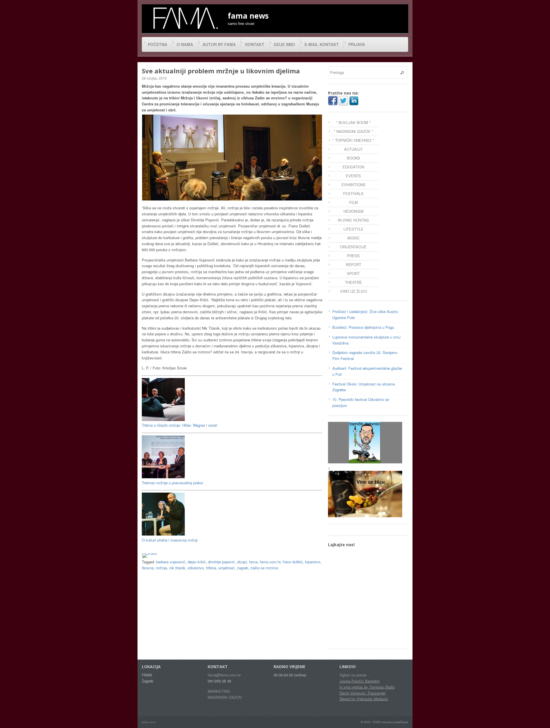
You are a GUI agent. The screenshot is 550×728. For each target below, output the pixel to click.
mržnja (161, 567)
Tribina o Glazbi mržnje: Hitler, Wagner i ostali (179, 425)
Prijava (356, 44)
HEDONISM (353, 211)
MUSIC (353, 238)
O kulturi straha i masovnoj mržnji (170, 540)
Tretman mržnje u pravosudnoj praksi (172, 482)
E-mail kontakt (322, 44)
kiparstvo (312, 561)
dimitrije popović (221, 561)
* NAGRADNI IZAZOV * (353, 131)
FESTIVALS (353, 193)
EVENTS (353, 175)
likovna (148, 567)
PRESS (353, 255)
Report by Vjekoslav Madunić (363, 698)
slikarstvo (196, 567)
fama (253, 561)
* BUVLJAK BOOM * (353, 122)
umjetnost (226, 567)
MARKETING (219, 691)
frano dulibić (293, 561)
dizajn (242, 561)
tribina (211, 567)
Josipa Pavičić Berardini (359, 681)
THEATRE (353, 282)
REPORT (353, 264)
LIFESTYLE (353, 229)
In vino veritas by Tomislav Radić (367, 687)
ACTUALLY (353, 149)
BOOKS (353, 158)
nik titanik (177, 567)
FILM (353, 202)
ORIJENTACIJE (353, 246)
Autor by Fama (219, 44)
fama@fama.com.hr (224, 675)
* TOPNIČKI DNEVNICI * (353, 140)
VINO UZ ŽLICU (353, 291)
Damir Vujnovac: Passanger (362, 693)
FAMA (376, 722)
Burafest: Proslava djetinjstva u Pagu (363, 327)
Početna (157, 44)
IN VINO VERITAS (353, 220)
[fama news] (185, 18)
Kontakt (254, 44)
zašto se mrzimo (264, 567)
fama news (149, 722)
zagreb (242, 567)
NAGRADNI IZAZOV (225, 697)
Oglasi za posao (352, 675)
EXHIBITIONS (353, 184)
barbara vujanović (170, 561)
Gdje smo (284, 44)
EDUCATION (353, 167)
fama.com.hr (270, 561)
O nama (185, 44)
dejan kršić (197, 561)
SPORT (353, 273)
